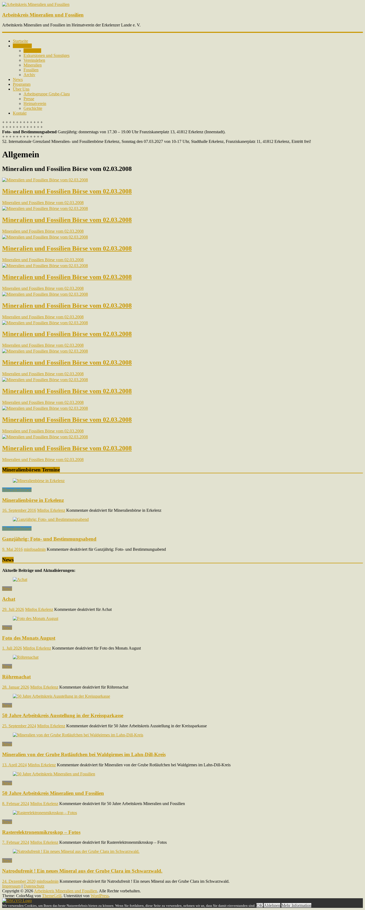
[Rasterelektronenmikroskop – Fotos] (45, 812)
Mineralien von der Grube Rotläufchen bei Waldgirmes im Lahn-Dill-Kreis (84, 754)
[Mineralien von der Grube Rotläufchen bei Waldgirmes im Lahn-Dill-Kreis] (78, 735)
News (7, 588)
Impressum (11, 886)
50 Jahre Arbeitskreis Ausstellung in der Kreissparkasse (62, 715)
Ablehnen (272, 905)
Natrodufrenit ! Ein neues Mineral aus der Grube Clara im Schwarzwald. (82, 871)
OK (260, 905)
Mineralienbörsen (17, 489)
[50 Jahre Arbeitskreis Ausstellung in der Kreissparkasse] (61, 696)
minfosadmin (35, 549)
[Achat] (20, 579)
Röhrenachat (16, 676)
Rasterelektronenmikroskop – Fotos (41, 832)
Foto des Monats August (28, 638)
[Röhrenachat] (25, 657)
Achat (8, 599)
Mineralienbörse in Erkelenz (33, 500)
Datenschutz (34, 886)
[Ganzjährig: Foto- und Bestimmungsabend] (51, 519)
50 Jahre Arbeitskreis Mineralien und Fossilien (53, 793)
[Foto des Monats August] (35, 618)
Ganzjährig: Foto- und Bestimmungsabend (49, 539)
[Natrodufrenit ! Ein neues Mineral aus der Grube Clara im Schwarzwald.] (76, 851)
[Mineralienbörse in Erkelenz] (39, 480)
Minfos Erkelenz (51, 510)
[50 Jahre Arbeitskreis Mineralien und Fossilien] (54, 774)
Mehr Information (296, 905)
